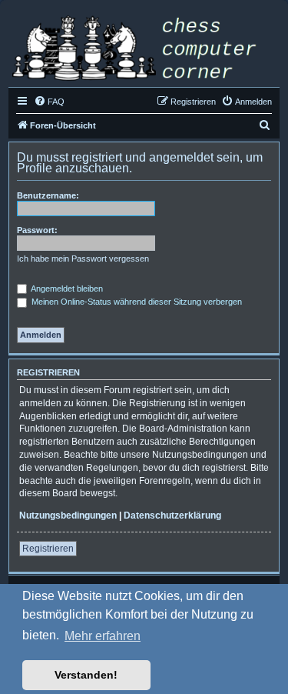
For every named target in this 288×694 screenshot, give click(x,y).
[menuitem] (49, 101)
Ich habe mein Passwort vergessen (83, 258)
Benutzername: (48, 195)
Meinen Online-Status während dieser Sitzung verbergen (135, 301)
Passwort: (37, 230)
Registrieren (48, 548)
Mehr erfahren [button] (103, 635)
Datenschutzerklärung (172, 515)
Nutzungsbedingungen (68, 515)
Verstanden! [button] (86, 675)
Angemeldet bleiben (66, 288)
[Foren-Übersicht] (144, 50)
